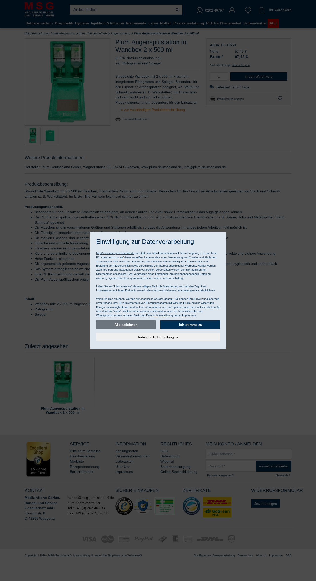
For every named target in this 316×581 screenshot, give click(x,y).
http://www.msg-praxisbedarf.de (115, 253)
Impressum (189, 315)
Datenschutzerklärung (159, 315)
